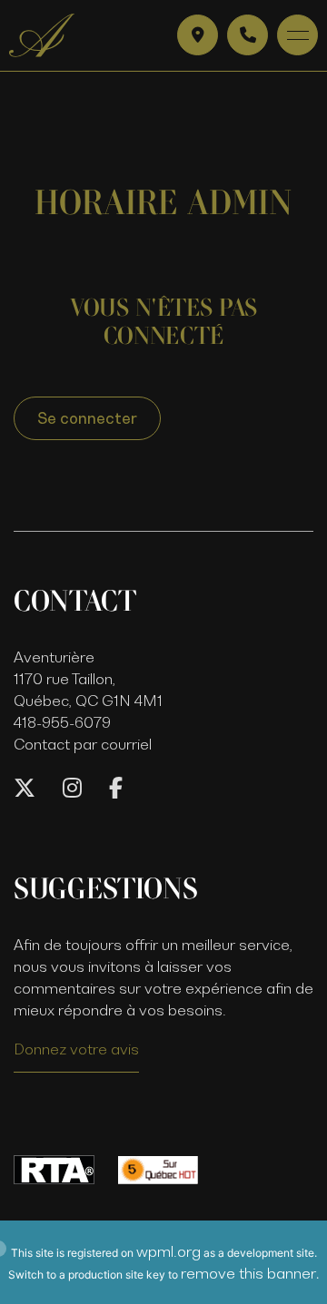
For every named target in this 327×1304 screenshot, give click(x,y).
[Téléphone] (247, 35)
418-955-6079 (62, 722)
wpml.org (168, 1251)
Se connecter (87, 418)
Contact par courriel (83, 744)
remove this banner (248, 1273)
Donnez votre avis (76, 1049)
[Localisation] (197, 35)
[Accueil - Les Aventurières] (41, 35)
